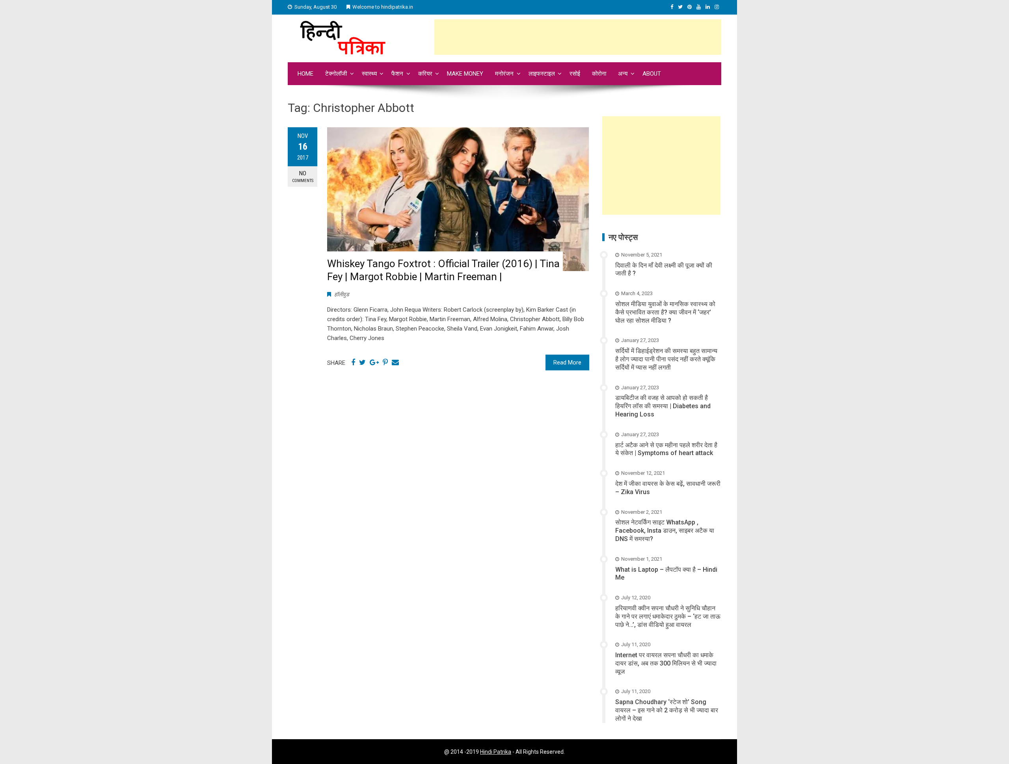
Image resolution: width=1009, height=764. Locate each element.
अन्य (622, 73)
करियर (425, 73)
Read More (567, 362)
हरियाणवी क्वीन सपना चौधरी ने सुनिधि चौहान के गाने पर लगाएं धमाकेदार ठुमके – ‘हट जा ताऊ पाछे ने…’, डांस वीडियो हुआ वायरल (667, 616)
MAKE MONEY (465, 73)
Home (305, 73)
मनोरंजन (504, 73)
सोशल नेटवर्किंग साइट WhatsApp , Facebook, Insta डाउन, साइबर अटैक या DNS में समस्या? (664, 531)
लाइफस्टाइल (542, 73)
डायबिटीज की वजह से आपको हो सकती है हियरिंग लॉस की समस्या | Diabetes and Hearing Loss (663, 406)
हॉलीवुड (341, 294)
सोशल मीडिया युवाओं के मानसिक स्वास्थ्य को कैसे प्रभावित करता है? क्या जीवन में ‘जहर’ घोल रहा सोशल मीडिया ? (665, 312)
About (651, 73)
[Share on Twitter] (362, 362)
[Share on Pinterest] (385, 362)
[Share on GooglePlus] (374, 362)
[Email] (395, 362)
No (302, 176)
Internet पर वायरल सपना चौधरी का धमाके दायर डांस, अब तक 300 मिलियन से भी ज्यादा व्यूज (666, 663)
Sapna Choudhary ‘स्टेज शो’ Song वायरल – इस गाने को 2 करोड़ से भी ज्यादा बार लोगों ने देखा (666, 710)
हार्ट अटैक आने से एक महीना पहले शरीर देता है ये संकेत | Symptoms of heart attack (666, 449)
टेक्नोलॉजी (336, 73)
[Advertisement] (577, 37)
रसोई (575, 73)
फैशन (397, 73)
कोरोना (599, 73)
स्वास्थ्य (369, 73)
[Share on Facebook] (353, 362)
